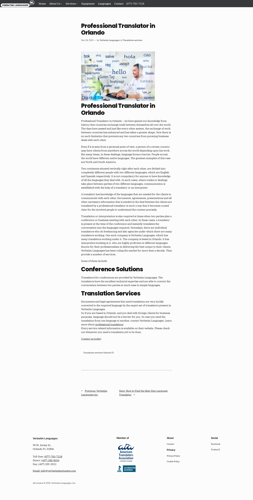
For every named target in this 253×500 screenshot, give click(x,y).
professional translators (109, 324)
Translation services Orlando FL (98, 352)
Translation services (132, 40)
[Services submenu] (77, 3)
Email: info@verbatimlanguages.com (54, 470)
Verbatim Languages (110, 40)
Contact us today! (91, 338)
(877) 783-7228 (53, 456)
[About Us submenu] (61, 3)
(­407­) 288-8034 (50, 460)
